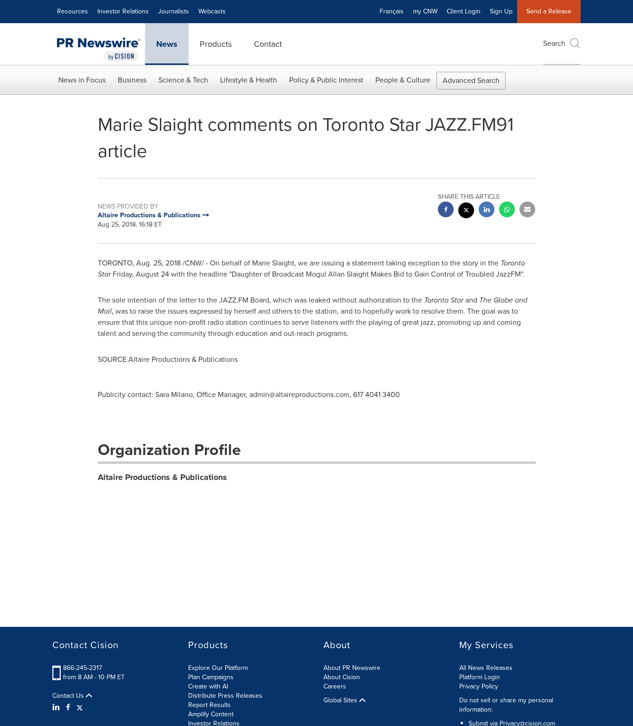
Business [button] (132, 80)
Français (392, 11)
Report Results (209, 705)
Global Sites (341, 700)
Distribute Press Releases (225, 696)
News (166, 44)
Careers (334, 686)
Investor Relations (123, 11)
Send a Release (548, 11)
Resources (72, 11)
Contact (268, 44)
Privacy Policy (478, 686)
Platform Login (479, 677)
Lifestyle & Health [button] (248, 80)
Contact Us (69, 696)
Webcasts (212, 11)
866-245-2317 (82, 668)
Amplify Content (211, 714)
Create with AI (208, 686)
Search (554, 43)
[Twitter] (79, 707)
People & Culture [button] (402, 80)
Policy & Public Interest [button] (326, 80)
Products (216, 44)
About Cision (341, 677)
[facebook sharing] (446, 211)
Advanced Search (471, 80)
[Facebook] (68, 707)
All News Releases (486, 668)
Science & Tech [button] (183, 80)
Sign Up (501, 11)
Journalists (173, 11)
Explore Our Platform (218, 668)
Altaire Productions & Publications (162, 477)
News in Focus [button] (82, 80)
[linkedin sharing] (486, 211)
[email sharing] (527, 211)
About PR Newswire (351, 668)
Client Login (464, 11)
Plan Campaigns (211, 677)
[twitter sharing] (466, 211)
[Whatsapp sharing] (507, 211)
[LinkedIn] (57, 707)
